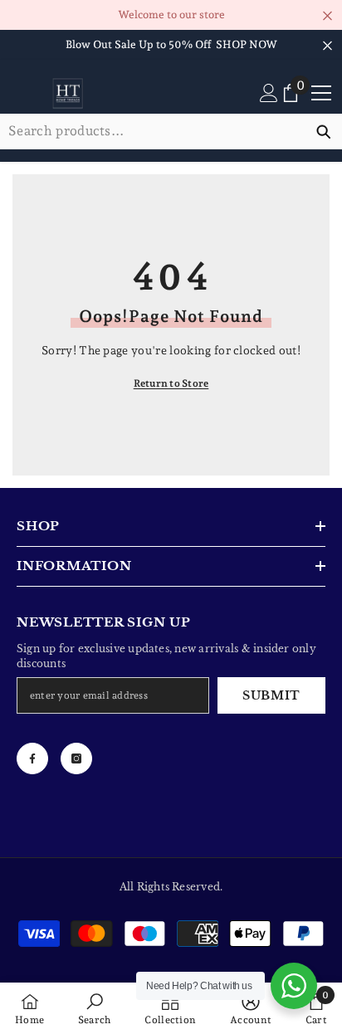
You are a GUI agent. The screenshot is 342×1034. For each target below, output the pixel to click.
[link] (94, 1008)
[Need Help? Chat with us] (294, 986)
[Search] (171, 131)
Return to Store (171, 383)
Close (327, 16)
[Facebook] (32, 758)
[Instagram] (76, 758)
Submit (271, 695)
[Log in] (269, 93)
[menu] (321, 93)
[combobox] (152, 131)
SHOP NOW (246, 44)
